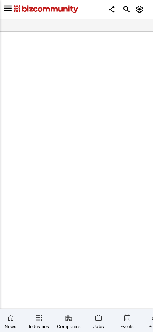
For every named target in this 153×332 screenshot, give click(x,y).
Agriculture (88, 25)
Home (9, 25)
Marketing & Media (48, 25)
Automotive (120, 25)
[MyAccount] (140, 9)
